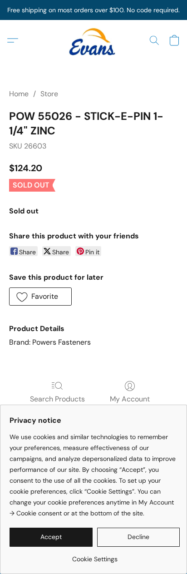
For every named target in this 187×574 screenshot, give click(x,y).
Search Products (57, 399)
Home (19, 94)
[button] (93, 40)
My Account (130, 399)
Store (49, 94)
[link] (95, 555)
